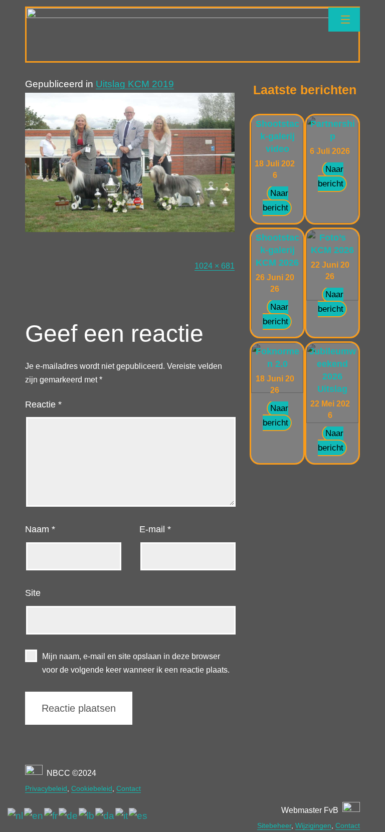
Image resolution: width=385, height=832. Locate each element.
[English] (34, 815)
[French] (51, 815)
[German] (69, 815)
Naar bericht (275, 200)
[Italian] (122, 815)
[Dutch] (16, 815)
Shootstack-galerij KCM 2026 (277, 250)
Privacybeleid (46, 788)
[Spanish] (138, 815)
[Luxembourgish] (87, 815)
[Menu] (344, 20)
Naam (40, 529)
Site (33, 593)
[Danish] (105, 815)
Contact (128, 788)
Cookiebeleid (91, 788)
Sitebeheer (274, 825)
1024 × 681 (215, 266)
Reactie (43, 404)
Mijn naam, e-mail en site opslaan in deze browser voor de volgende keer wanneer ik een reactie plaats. (136, 663)
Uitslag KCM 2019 (135, 84)
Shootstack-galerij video (277, 136)
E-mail (155, 529)
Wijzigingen (313, 825)
